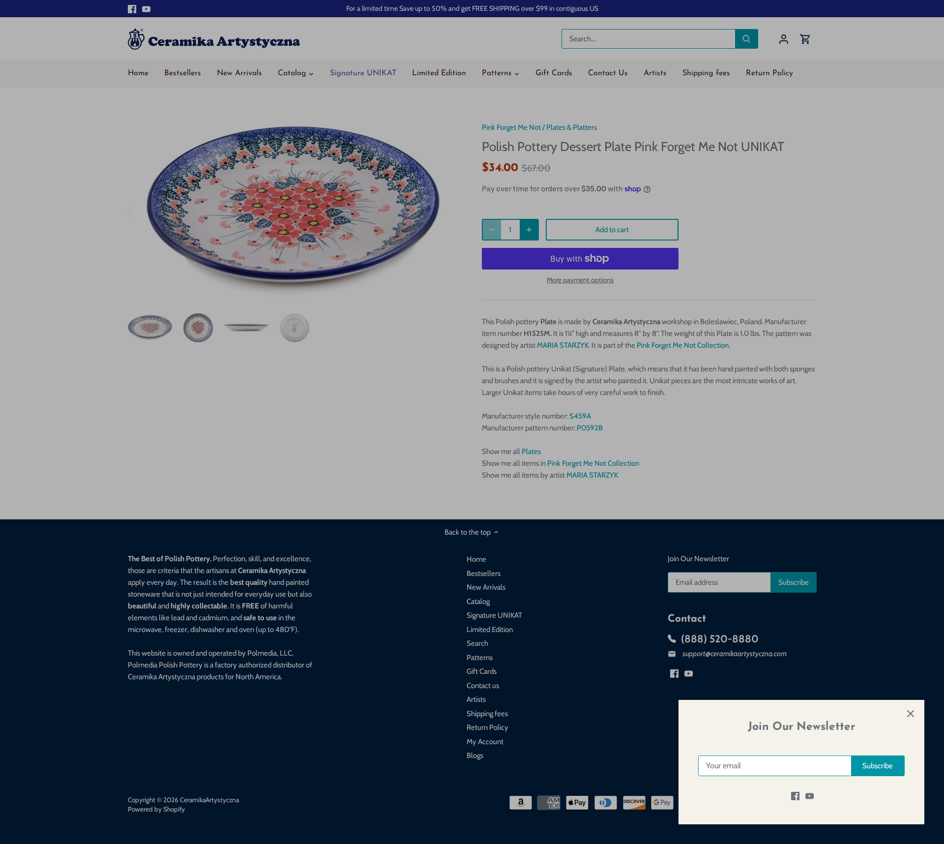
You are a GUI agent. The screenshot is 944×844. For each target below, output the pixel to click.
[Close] (910, 713)
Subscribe (877, 765)
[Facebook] (795, 796)
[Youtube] (809, 796)
